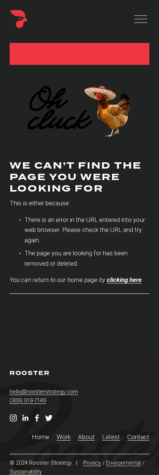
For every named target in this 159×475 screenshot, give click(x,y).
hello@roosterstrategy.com (44, 391)
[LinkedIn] (25, 418)
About (86, 437)
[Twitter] (49, 418)
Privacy (92, 462)
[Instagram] (13, 418)
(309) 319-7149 (28, 400)
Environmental (123, 462)
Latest (111, 437)
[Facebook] (37, 418)
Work (64, 437)
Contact (138, 437)
